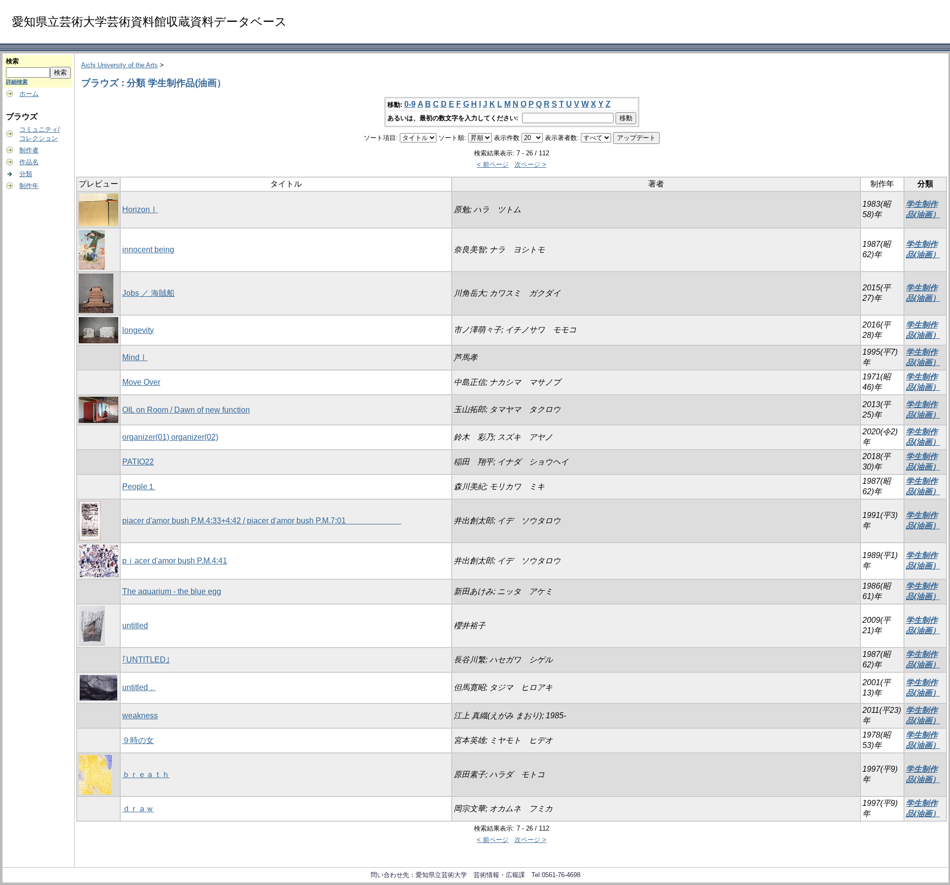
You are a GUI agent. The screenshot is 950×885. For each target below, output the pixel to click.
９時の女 (138, 740)
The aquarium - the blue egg (171, 591)
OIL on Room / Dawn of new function (186, 410)
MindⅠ (134, 357)
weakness (140, 715)
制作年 (29, 185)
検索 (12, 61)
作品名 (29, 162)
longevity (138, 330)
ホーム (29, 93)
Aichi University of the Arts (119, 65)
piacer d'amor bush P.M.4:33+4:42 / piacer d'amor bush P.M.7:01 (261, 520)
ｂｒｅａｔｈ (146, 774)
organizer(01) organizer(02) (170, 437)
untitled (135, 625)
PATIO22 (138, 462)
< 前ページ (493, 164)
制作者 (29, 150)
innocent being (148, 249)
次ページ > (530, 164)
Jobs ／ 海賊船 (148, 293)
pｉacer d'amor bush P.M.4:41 (174, 561)
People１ (138, 486)
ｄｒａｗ (138, 808)
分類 (25, 174)
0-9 (410, 104)
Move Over (141, 382)
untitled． (139, 687)
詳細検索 (17, 82)
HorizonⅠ (140, 209)
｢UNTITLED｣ (146, 659)
